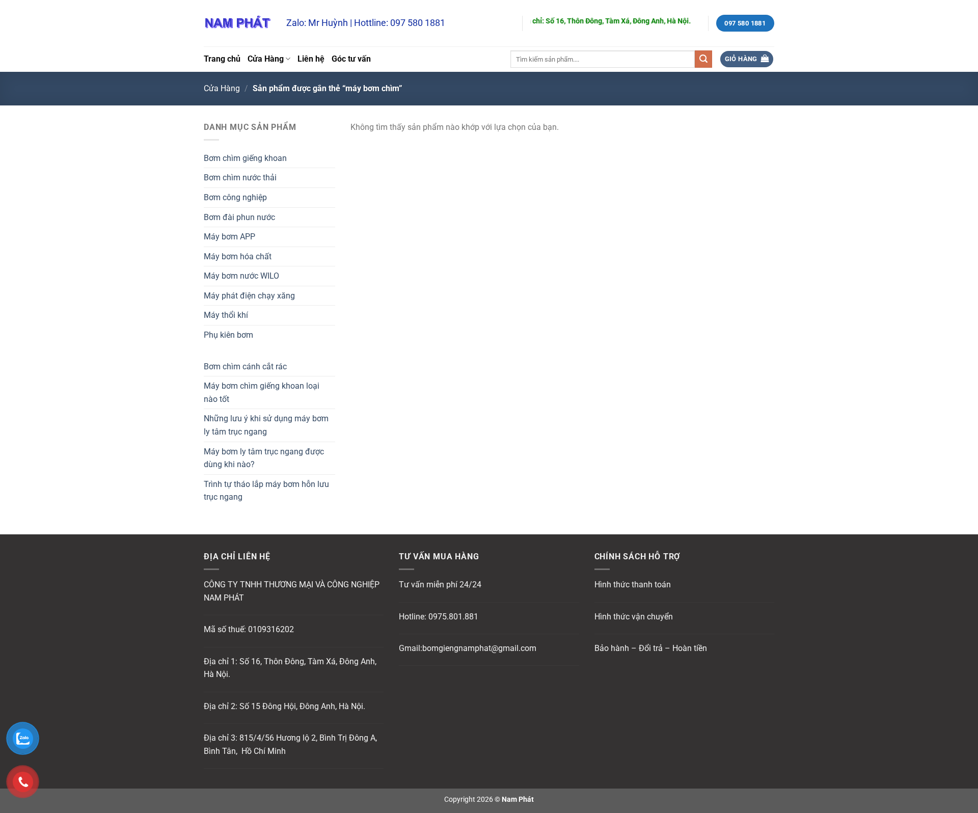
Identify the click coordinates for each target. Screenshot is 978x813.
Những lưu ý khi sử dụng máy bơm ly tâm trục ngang (266, 425)
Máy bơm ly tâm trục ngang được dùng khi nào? (264, 458)
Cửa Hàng (266, 59)
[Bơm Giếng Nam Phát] (237, 23)
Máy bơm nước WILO (241, 276)
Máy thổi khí (226, 315)
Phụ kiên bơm (228, 335)
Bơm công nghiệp (235, 197)
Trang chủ (222, 59)
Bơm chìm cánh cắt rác (245, 366)
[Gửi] (703, 59)
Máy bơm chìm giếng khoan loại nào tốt (261, 392)
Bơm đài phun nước (239, 217)
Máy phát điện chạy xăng (249, 296)
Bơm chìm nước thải (240, 177)
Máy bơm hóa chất (237, 256)
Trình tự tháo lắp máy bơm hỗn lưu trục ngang (266, 490)
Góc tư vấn (351, 59)
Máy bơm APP (229, 236)
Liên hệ (310, 59)
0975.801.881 (453, 616)
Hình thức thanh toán (632, 584)
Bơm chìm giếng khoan (245, 158)
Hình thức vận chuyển (633, 616)
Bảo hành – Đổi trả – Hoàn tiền (650, 648)
